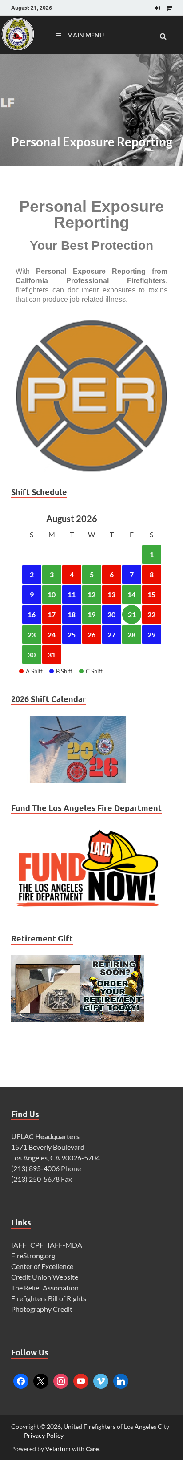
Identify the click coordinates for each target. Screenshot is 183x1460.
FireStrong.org (33, 1255)
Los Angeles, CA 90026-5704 (55, 1157)
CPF (37, 1245)
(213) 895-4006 (35, 1168)
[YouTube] (80, 1380)
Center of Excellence (42, 1266)
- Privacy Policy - (44, 1435)
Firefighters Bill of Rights (48, 1298)
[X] (40, 1380)
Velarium (58, 1448)
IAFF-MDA (65, 1245)
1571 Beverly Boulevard (47, 1147)
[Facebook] (20, 1380)
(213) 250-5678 (35, 1179)
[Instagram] (60, 1380)
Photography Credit (42, 1309)
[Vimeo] (100, 1380)
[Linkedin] (120, 1380)
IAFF (18, 1245)
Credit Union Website (44, 1277)
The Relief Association (45, 1287)
